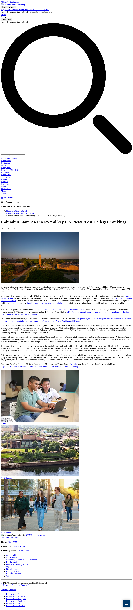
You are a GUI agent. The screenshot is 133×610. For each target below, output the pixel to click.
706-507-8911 (19, 546)
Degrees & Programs (10, 9)
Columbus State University (17, 211)
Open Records (12, 569)
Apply (3, 423)
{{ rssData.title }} (8, 198)
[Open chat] (126, 603)
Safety (8, 576)
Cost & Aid (34, 9)
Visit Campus (6, 478)
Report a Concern (13, 574)
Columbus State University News (20, 213)
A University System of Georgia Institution (18, 585)
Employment (11, 562)
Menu (3, 14)
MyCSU (15, 170)
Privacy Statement (13, 571)
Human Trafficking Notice (17, 564)
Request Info (6, 533)
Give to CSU (6, 170)
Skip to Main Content (10, 2)
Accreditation (11, 557)
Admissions (24, 9)
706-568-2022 (23, 551)
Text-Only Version (8, 589)
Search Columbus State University (15, 12)
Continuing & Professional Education (21, 560)
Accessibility (11, 555)
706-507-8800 (13, 542)
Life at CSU (44, 9)
